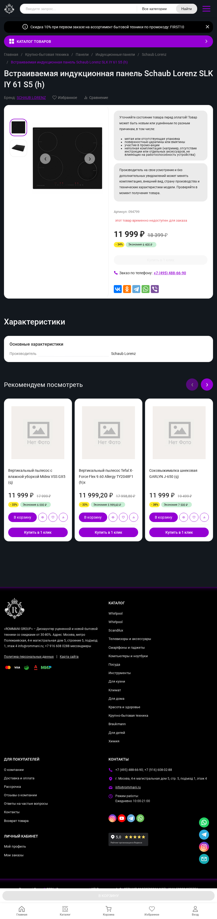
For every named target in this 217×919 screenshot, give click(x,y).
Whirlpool (115, 613)
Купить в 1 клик (160, 260)
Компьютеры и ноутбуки (128, 656)
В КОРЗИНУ (108, 896)
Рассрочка (12, 787)
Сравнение (98, 97)
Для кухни (116, 681)
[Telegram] (136, 289)
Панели (82, 54)
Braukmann (117, 724)
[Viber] (155, 289)
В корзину (22, 517)
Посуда (114, 664)
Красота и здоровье (124, 707)
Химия (113, 741)
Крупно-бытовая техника (47, 54)
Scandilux (115, 630)
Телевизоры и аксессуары (129, 639)
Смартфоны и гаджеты (126, 648)
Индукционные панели (115, 54)
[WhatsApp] (146, 289)
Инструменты (119, 673)
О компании (14, 770)
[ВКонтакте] (118, 289)
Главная (11, 54)
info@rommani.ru (128, 787)
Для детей (116, 733)
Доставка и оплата (19, 778)
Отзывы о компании (20, 795)
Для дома (116, 699)
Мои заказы (14, 855)
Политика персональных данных (29, 657)
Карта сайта (69, 657)
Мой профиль (15, 846)
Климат (114, 690)
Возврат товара (16, 821)
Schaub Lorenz (154, 54)
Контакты (12, 812)
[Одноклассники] (127, 289)
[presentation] (45, 158)
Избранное (67, 97)
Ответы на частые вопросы (26, 804)
